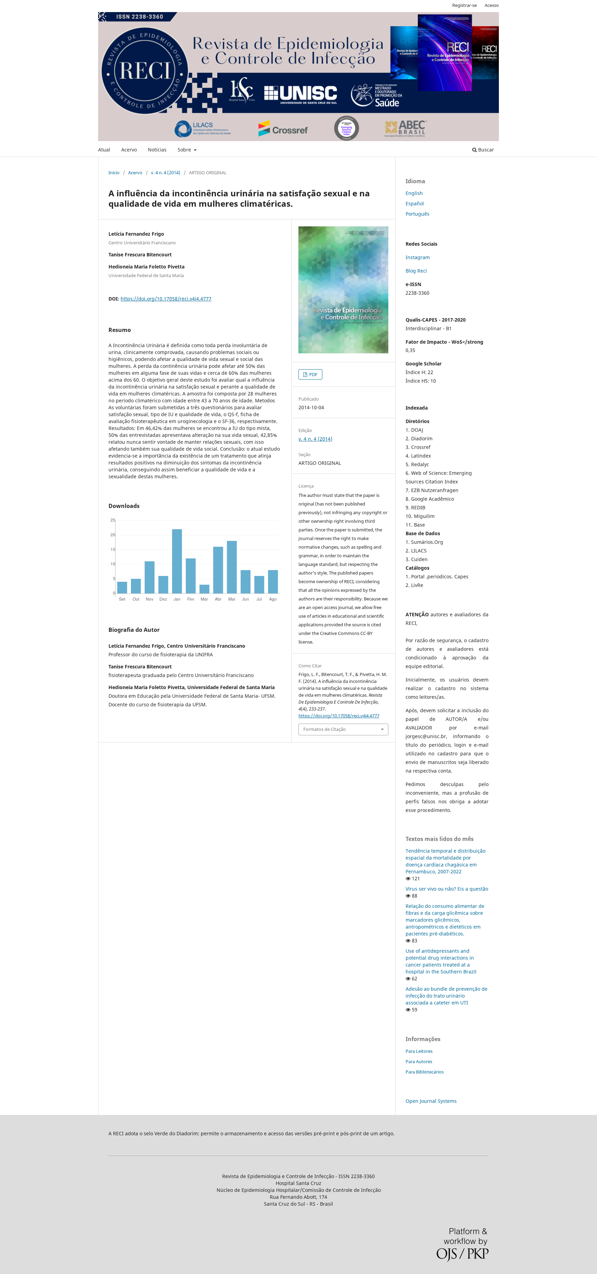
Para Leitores (419, 1051)
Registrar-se (464, 5)
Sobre (185, 149)
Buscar (485, 149)
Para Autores (419, 1061)
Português (417, 213)
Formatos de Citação (324, 729)
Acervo (129, 149)
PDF (313, 374)
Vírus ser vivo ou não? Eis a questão (447, 888)
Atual (104, 149)
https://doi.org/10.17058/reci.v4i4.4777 (166, 298)
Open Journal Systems (431, 1101)
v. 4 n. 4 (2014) (165, 172)
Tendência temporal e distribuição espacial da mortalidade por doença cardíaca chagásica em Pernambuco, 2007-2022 (445, 861)
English (414, 193)
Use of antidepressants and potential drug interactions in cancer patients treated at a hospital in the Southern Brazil (441, 961)
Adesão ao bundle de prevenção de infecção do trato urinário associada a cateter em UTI (446, 996)
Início (114, 172)
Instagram (418, 257)
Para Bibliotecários (425, 1072)
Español (415, 203)
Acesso (492, 5)
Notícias (157, 149)
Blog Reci (416, 270)
